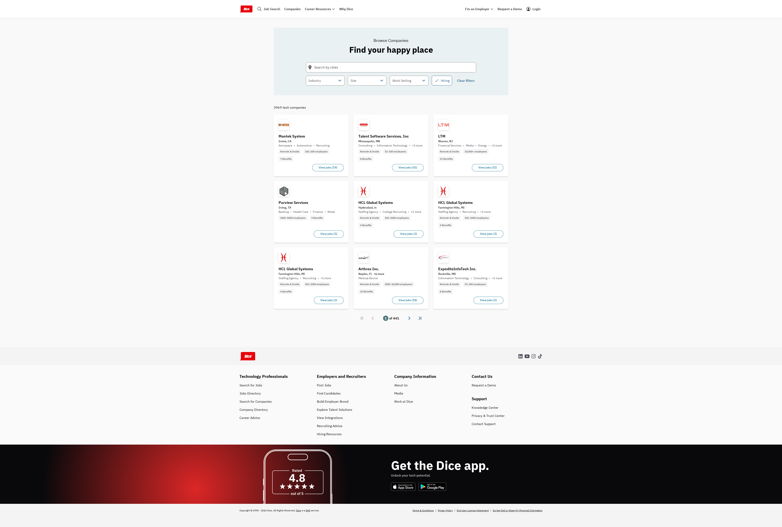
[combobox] (325, 80)
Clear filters (466, 81)
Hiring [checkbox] (445, 81)
